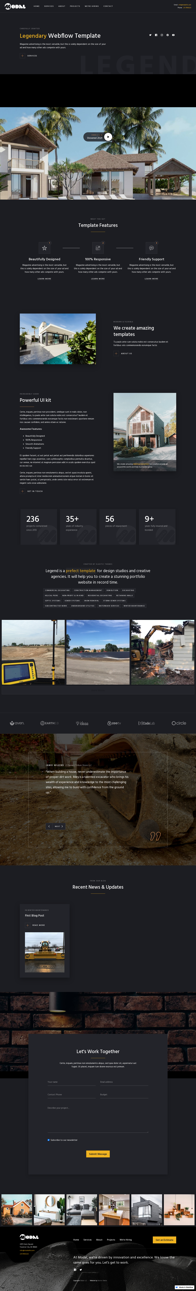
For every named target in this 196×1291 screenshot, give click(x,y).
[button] (49, 826)
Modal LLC (83, 1280)
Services (88, 1240)
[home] (15, 6)
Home (76, 1240)
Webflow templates (141, 464)
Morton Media (102, 1280)
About (99, 1240)
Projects (111, 1240)
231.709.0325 (187, 7)
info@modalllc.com (184, 5)
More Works (98, 690)
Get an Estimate (164, 1240)
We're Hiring (126, 1240)
